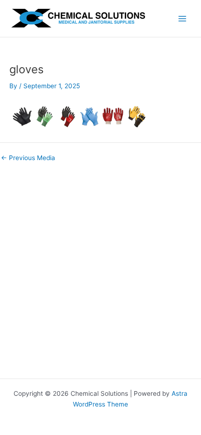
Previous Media (28, 158)
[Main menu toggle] (182, 18)
